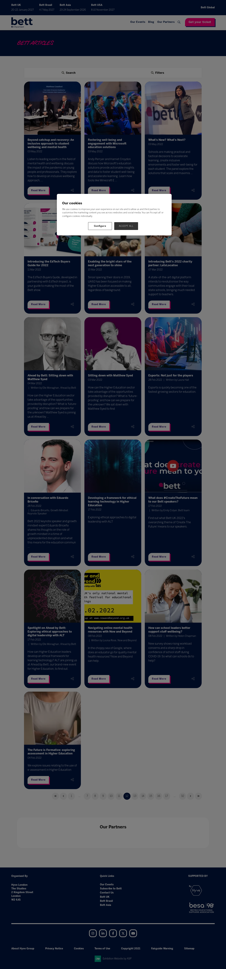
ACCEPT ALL (126, 226)
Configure (100, 226)
